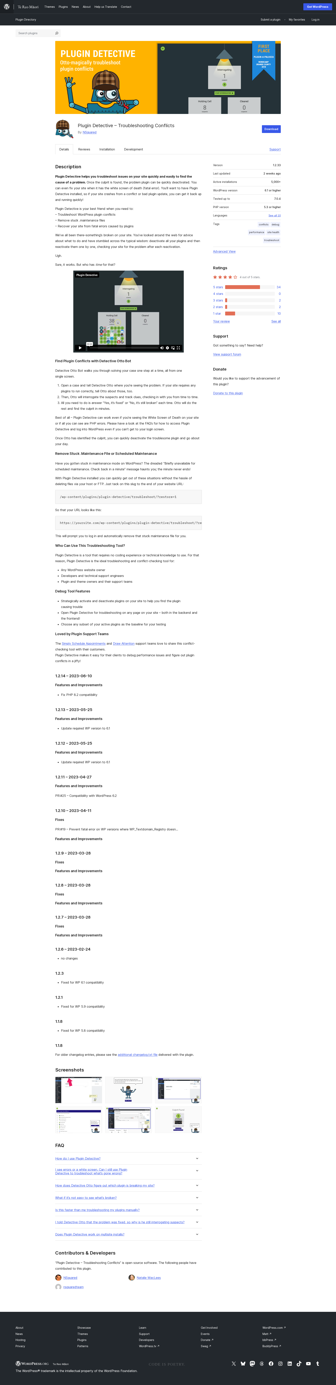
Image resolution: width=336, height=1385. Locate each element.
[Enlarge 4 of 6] (97, 1112)
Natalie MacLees (149, 1278)
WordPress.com (274, 1327)
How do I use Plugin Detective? (78, 1158)
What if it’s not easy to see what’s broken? (86, 1198)
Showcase (84, 1327)
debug (275, 224)
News (19, 1334)
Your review (221, 321)
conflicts (264, 224)
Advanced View (224, 251)
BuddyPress (271, 1346)
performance (256, 232)
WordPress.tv (149, 1346)
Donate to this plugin (228, 393)
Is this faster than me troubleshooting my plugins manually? (97, 1210)
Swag (206, 1346)
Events (205, 1334)
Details (64, 149)
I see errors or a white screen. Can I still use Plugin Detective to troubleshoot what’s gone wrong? (91, 1171)
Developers (146, 1340)
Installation (107, 149)
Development (133, 149)
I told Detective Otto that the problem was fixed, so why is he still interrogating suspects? (120, 1222)
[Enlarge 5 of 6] (147, 1112)
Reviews (84, 149)
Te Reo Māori (61, 1364)
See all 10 (275, 215)
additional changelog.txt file (138, 1055)
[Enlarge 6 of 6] (197, 1112)
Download (271, 129)
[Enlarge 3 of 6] (197, 1082)
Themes (82, 1334)
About (19, 1327)
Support (275, 149)
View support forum (227, 354)
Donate (207, 1340)
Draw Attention (124, 643)
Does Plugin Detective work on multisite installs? (89, 1234)
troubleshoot (271, 240)
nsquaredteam (73, 1287)
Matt (267, 1334)
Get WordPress (317, 6)
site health (273, 232)
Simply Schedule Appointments (84, 643)
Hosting (20, 1340)
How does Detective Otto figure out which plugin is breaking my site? (105, 1185)
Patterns (82, 1346)
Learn (142, 1327)
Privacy (20, 1346)
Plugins (82, 1340)
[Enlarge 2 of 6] (147, 1082)
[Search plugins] (57, 33)
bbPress (269, 1340)
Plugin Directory (26, 19)
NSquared (90, 132)
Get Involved (209, 1327)
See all (276, 321)
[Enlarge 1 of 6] (97, 1082)
